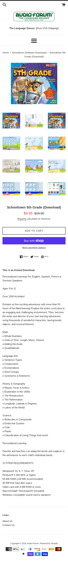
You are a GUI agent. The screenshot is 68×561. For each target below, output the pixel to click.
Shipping (21, 218)
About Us (7, 521)
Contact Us (8, 525)
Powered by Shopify (49, 543)
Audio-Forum (33, 543)
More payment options (34, 247)
